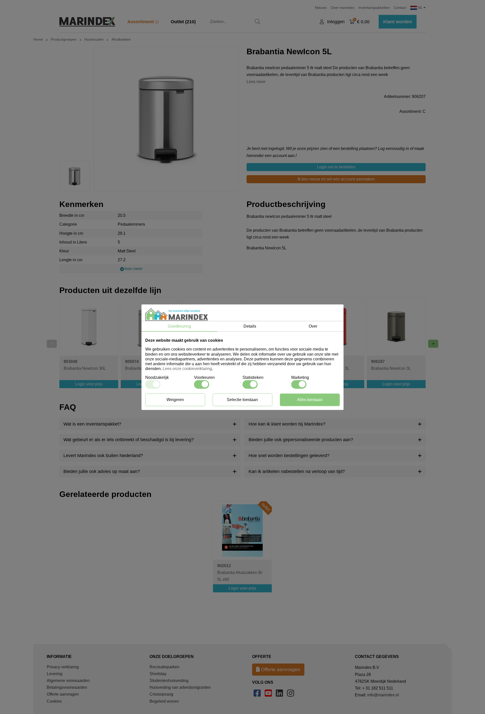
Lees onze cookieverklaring (187, 368)
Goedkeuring (179, 326)
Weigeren (175, 399)
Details (250, 326)
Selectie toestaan (242, 399)
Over (313, 326)
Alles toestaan (310, 399)
